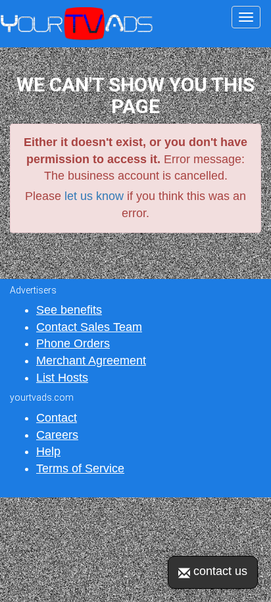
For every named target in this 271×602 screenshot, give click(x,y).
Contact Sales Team (89, 327)
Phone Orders (73, 343)
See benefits (69, 309)
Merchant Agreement (91, 360)
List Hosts (62, 377)
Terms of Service (80, 468)
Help (48, 451)
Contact (56, 417)
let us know (94, 196)
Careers (57, 434)
